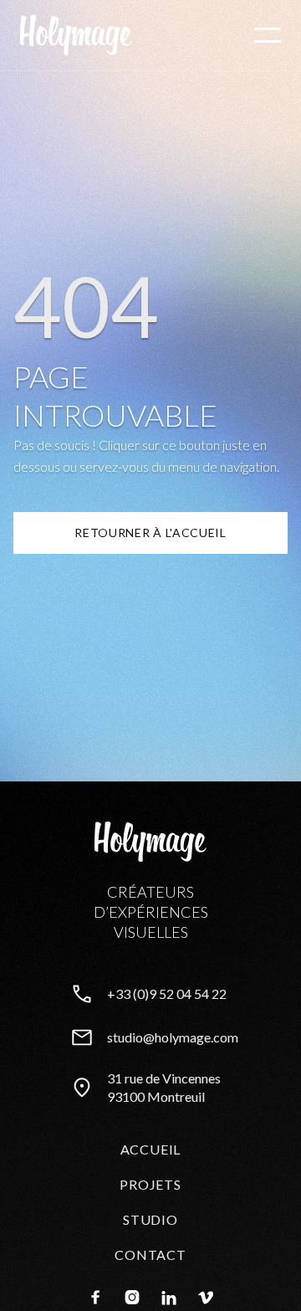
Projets (150, 1184)
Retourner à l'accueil (150, 532)
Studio (150, 1219)
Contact (150, 1254)
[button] (267, 35)
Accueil (150, 1149)
